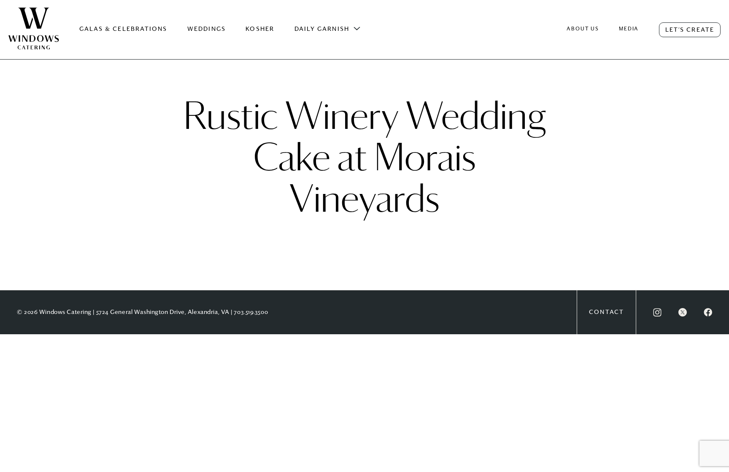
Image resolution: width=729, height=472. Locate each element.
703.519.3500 (251, 312)
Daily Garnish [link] (321, 29)
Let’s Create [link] (689, 30)
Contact (606, 312)
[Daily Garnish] (357, 28)
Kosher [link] (260, 29)
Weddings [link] (206, 29)
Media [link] (629, 29)
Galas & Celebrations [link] (123, 29)
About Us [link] (583, 29)
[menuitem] (33, 37)
